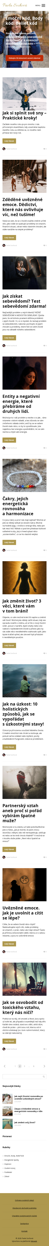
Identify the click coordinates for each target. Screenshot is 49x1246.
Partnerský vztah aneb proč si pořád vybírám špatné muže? (22, 813)
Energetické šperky (11, 1160)
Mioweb (34, 1241)
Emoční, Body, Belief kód (14, 1156)
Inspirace (7, 1164)
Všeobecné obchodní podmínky (24, 1208)
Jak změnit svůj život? (24, 1122)
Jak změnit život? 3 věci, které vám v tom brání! (21, 606)
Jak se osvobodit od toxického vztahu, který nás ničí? (22, 1007)
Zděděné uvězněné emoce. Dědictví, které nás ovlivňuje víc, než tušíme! (22, 207)
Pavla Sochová (14, 5)
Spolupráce (24, 1223)
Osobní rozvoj (9, 1168)
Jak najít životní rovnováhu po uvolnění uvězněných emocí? (28, 1097)
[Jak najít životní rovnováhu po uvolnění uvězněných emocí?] (7, 1099)
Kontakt (24, 1231)
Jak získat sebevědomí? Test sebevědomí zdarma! (24, 301)
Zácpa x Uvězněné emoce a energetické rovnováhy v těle (28, 1110)
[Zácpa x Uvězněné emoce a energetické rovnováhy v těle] (7, 1111)
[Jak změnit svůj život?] (7, 1124)
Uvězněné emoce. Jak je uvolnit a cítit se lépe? (22, 913)
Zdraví (6, 1176)
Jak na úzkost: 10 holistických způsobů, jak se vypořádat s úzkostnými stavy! (23, 714)
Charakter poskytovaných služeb (24, 1216)
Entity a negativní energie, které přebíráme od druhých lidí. (21, 403)
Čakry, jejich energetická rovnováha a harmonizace (17, 506)
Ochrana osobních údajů (24, 1200)
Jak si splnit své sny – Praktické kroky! (24, 115)
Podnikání (8, 1172)
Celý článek (9, 141)
